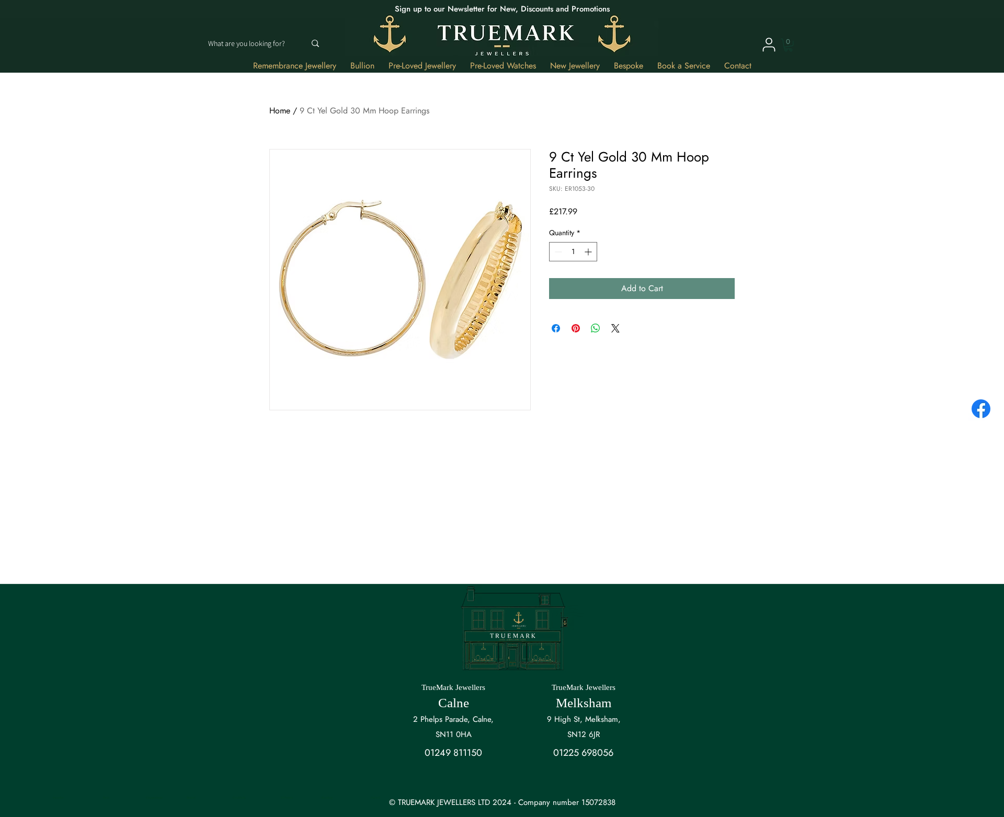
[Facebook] (981, 408)
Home (279, 111)
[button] (788, 45)
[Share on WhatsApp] (595, 328)
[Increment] (589, 252)
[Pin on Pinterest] (575, 328)
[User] (769, 44)
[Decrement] (557, 252)
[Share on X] (615, 328)
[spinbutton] (573, 252)
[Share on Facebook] (556, 328)
